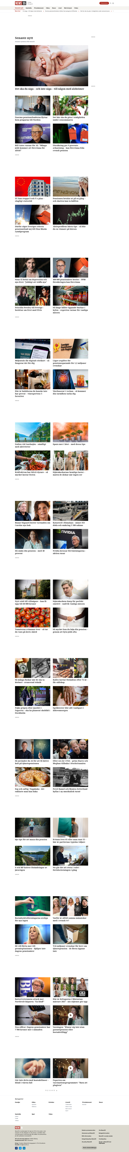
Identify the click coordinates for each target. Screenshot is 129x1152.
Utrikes (17, 1120)
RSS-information (86, 1136)
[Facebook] (16, 1148)
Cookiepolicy (102, 1139)
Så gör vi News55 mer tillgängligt (105, 1142)
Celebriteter (68, 1104)
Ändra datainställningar (89, 1147)
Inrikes (16, 1116)
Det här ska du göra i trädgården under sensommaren (68, 11)
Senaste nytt (19, 8)
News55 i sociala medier (106, 1136)
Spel (33, 1114)
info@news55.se (24, 1144)
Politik (16, 1118)
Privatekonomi (39, 8)
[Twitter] (20, 1148)
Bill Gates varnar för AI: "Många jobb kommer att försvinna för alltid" (104, 11)
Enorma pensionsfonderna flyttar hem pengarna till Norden (34, 11)
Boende (84, 1104)
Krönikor (51, 1102)
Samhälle (29, 8)
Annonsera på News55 (88, 1133)
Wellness (34, 1106)
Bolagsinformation (104, 1133)
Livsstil (67, 1102)
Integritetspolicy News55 (89, 1139)
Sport (66, 1110)
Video (76, 8)
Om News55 (102, 1130)
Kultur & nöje (68, 1106)
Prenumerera (104, 3)
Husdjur (17, 1102)
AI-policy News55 (87, 1142)
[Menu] (113, 3)
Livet (60, 8)
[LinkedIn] (24, 1148)
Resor (54, 8)
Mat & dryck (68, 8)
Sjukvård (34, 1104)
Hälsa (48, 8)
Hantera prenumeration (88, 1130)
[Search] (111, 3)
